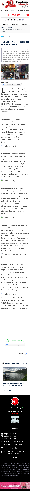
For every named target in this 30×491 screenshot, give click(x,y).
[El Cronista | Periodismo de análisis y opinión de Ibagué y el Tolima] (15, 15)
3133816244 (8, 442)
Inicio (2, 27)
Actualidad (9, 27)
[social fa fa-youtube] (14, 19)
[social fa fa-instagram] (11, 19)
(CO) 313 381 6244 (10, 434)
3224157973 (18, 444)
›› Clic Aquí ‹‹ (15, 413)
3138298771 (8, 444)
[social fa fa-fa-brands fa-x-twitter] (8, 19)
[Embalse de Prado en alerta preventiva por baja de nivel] (15, 374)
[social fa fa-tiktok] (17, 19)
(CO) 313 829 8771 (10, 438)
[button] (20, 19)
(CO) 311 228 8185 (10, 436)
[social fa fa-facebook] (6, 19)
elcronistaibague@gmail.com (13, 448)
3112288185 (18, 442)
